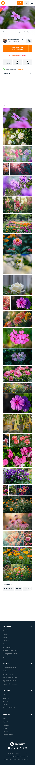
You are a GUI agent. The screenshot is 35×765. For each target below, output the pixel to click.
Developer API (7, 715)
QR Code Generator (9, 725)
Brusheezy (6, 699)
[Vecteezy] (3, 3)
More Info (7, 72)
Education (6, 712)
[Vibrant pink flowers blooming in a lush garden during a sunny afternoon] (17, 365)
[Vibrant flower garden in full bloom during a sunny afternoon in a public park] (17, 236)
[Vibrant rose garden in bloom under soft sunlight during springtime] (6, 315)
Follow (29, 41)
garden (18, 657)
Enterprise (6, 709)
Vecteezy (5, 702)
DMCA (5, 739)
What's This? (20, 69)
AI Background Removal (10, 722)
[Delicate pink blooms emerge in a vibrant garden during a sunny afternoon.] (17, 117)
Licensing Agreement (9, 736)
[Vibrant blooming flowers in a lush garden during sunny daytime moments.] (13, 330)
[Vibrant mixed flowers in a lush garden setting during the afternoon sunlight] (10, 542)
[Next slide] (28, 657)
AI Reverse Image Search (10, 719)
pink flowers (8, 657)
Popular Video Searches (10, 752)
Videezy (5, 706)
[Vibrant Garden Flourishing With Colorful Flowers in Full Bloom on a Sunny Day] (17, 641)
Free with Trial (17, 48)
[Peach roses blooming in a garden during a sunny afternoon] (13, 590)
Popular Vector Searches (10, 746)
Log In (26, 3)
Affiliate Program (8, 743)
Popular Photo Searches (10, 749)
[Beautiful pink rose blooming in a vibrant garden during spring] (6, 468)
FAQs (4, 763)
